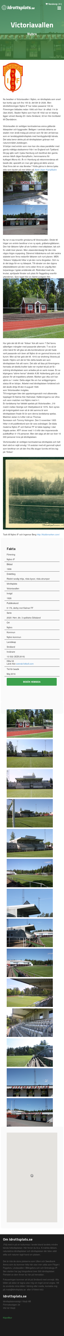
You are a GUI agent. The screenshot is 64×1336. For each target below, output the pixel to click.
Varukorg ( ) (55, 3)
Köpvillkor (7, 1317)
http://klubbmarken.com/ (48, 534)
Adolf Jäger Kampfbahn (46, 169)
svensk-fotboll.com (25, 663)
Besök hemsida (31, 681)
